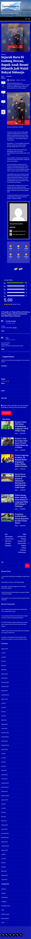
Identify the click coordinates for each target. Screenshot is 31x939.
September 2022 (5, 846)
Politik (2, 910)
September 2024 (5, 745)
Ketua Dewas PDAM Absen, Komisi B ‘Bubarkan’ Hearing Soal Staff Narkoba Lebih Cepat (20, 480)
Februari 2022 (4, 875)
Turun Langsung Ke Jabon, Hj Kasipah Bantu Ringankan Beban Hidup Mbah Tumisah (21, 460)
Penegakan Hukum (5, 905)
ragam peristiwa (5, 918)
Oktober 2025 (4, 690)
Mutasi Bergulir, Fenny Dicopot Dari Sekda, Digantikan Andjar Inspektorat (15, 599)
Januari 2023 (4, 829)
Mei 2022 (3, 862)
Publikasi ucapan (5, 914)
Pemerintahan (4, 897)
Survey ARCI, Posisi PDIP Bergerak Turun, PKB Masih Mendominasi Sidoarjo (13, 587)
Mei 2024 (3, 762)
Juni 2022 (3, 858)
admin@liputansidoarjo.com (19, 231)
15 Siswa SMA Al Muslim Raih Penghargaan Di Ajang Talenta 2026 (15, 577)
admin (2, 76)
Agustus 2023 (4, 799)
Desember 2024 (5, 732)
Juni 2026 (3, 657)
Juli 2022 (3, 854)
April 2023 (3, 816)
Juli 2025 (3, 703)
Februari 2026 (4, 674)
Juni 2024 (3, 757)
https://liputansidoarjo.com (19, 234)
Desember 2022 (5, 833)
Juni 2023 (3, 808)
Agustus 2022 (4, 850)
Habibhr (3, 630)
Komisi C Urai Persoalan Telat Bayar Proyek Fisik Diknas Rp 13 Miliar (21, 443)
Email (3, 391)
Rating (3, 379)
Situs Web (4, 398)
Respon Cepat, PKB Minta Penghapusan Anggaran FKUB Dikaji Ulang (21, 426)
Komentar (4, 366)
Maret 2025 (4, 720)
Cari (2, 562)
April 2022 (3, 867)
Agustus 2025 (4, 699)
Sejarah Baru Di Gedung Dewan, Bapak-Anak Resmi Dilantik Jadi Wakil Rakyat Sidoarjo (14, 624)
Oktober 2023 (4, 791)
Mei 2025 (3, 711)
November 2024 (5, 736)
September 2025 (5, 695)
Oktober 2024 (4, 741)
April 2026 (3, 665)
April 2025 (3, 716)
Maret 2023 (4, 820)
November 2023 (5, 787)
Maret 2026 (4, 669)
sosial (2, 922)
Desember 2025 (5, 682)
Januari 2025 (4, 728)
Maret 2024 (4, 770)
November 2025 (5, 686)
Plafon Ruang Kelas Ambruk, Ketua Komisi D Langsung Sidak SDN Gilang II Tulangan (21, 500)
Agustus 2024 (4, 749)
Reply (2, 331)
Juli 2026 (3, 653)
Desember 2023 (5, 783)
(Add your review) (16, 304)
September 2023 (5, 795)
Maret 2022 (4, 871)
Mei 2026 (3, 661)
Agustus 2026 (4, 648)
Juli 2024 (3, 753)
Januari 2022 (4, 879)
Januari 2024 (4, 778)
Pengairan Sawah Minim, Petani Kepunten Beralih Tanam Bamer (21, 518)
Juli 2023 (3, 804)
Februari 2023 (4, 825)
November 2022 (5, 837)
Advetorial (3, 889)
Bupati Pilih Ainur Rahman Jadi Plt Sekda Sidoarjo (12, 582)
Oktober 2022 (4, 841)
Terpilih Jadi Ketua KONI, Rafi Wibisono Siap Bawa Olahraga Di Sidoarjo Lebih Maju (15, 593)
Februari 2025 (4, 724)
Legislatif (3, 54)
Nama (3, 383)
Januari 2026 (4, 678)
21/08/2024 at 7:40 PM (10, 323)
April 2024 (3, 766)
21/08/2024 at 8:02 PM (10, 339)
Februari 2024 (4, 774)
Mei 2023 (3, 812)
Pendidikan (3, 901)
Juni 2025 (3, 707)
